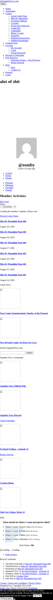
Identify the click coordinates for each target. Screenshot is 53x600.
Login (13, 50)
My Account (16, 48)
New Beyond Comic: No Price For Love (18, 342)
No (40, 596)
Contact (3, 583)
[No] (14, 599)
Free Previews (11, 58)
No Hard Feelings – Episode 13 (14, 449)
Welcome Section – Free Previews (25, 60)
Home (8, 8)
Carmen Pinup (7, 483)
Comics (8, 13)
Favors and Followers (20, 26)
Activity (8, 173)
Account (9, 45)
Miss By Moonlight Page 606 (13, 221)
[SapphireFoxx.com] (9, 1)
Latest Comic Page (19, 16)
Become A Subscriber (14, 55)
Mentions (9, 185)
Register (9, 72)
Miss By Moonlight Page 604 (13, 243)
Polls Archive (11, 554)
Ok (35, 596)
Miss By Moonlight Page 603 (13, 253)
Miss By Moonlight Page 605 (13, 232)
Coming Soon (11, 43)
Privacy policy (6, 599)
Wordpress (33, 588)
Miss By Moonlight (19, 18)
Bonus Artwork (17, 62)
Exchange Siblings (19, 21)
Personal (9, 183)
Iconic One (5, 588)
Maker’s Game (17, 33)
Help (7, 65)
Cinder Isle (15, 28)
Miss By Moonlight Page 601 (13, 275)
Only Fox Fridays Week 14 (12, 512)
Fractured (15, 35)
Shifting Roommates (19, 40)
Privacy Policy (35, 583)
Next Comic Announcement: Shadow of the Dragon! (24, 313)
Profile (8, 176)
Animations (10, 11)
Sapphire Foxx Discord (10, 415)
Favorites (9, 188)
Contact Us (16, 70)
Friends (8, 178)
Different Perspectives (20, 38)
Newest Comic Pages (9, 216)
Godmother (16, 31)
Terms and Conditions (17, 583)
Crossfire (15, 23)
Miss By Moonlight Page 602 (13, 264)
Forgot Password (18, 53)
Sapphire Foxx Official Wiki (13, 386)
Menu (3, 4)
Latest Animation (7, 420)
